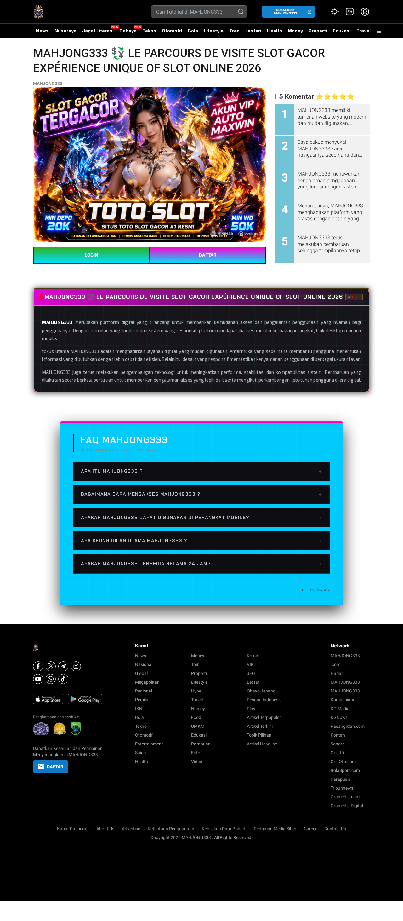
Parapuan (201, 743)
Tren (234, 30)
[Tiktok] (63, 679)
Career (310, 828)
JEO (251, 673)
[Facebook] (38, 666)
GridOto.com (343, 761)
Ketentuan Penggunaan (171, 828)
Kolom (253, 655)
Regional (143, 690)
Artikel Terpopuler (264, 717)
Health (274, 30)
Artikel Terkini (260, 726)
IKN (138, 708)
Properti (318, 30)
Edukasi (342, 30)
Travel (363, 30)
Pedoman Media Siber (275, 828)
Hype (196, 690)
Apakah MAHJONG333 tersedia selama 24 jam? (201, 563)
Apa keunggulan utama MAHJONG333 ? (201, 540)
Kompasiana (343, 699)
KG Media (340, 708)
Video (196, 761)
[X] (51, 666)
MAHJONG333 (47, 83)
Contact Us (335, 828)
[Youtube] (38, 679)
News (42, 30)
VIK (250, 664)
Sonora (338, 743)
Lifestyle (214, 30)
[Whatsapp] (51, 679)
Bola (193, 30)
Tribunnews (342, 788)
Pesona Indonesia (264, 699)
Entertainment (149, 743)
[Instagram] (76, 666)
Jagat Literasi (98, 30)
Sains (140, 752)
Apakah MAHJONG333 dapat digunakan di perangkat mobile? (201, 517)
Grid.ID (337, 752)
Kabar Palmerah (73, 828)
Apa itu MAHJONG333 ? (201, 471)
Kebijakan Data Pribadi (224, 828)
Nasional (143, 664)
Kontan (338, 735)
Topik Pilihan (259, 735)
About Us (105, 828)
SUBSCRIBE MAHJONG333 (285, 11)
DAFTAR (208, 255)
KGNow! (339, 717)
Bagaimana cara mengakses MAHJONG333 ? (201, 494)
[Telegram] (63, 666)
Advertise (131, 828)
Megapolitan (147, 682)
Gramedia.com (345, 796)
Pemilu (141, 699)
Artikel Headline (262, 743)
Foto (195, 752)
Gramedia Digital (347, 805)
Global (141, 673)
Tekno (149, 30)
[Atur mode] (335, 12)
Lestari (253, 33)
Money (295, 30)
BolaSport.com (345, 770)
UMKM (197, 726)
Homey (198, 708)
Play (251, 708)
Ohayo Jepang (261, 690)
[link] (350, 12)
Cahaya (128, 30)
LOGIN (91, 255)
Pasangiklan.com (348, 726)
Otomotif (172, 30)
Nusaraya (65, 30)
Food (196, 717)
